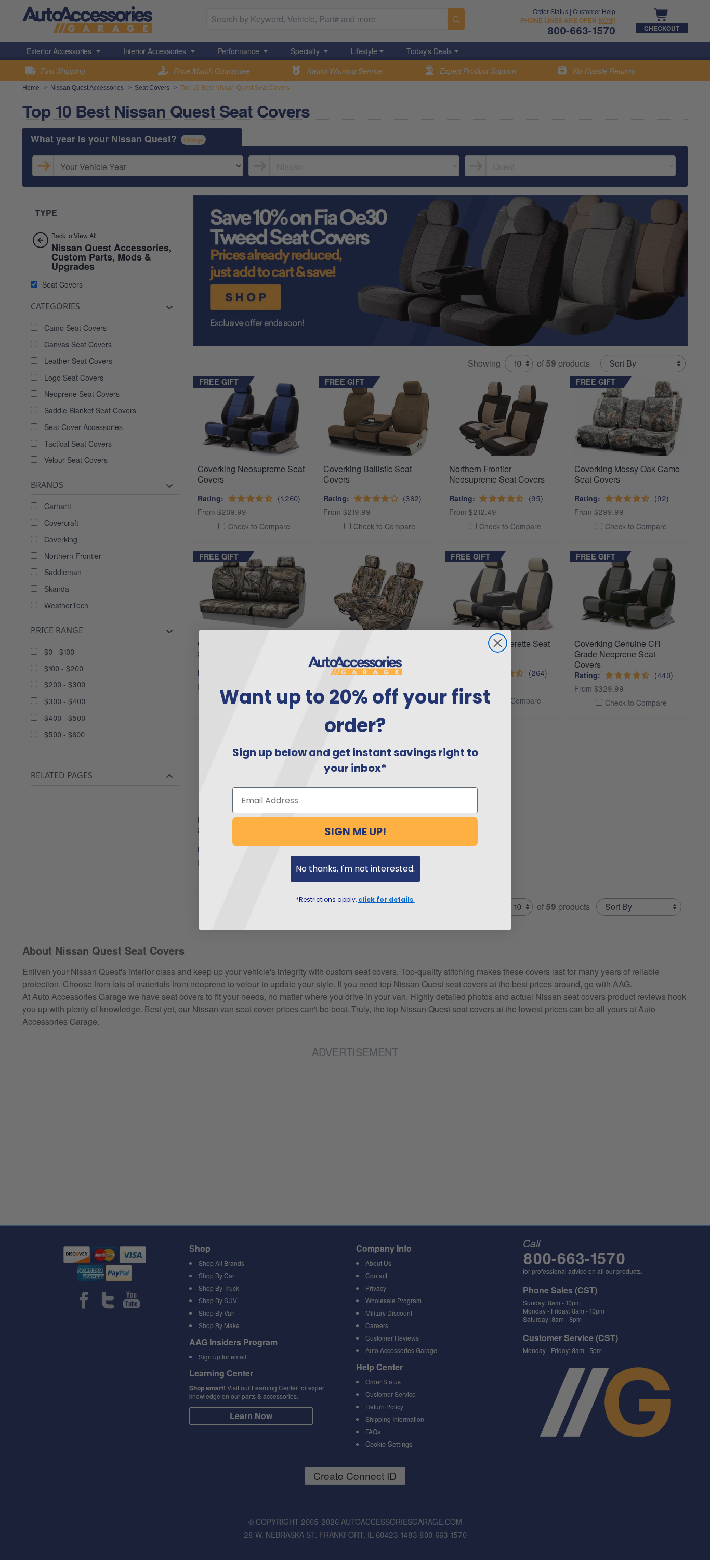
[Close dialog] (498, 643)
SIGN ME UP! (355, 831)
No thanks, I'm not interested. (355, 869)
